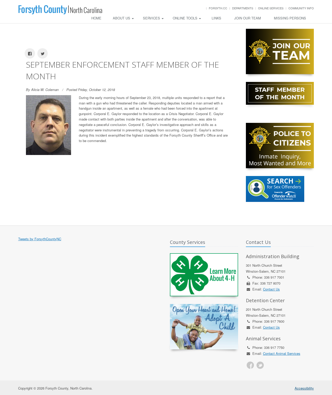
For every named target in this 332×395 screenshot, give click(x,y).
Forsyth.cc (218, 8)
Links (216, 18)
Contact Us (271, 289)
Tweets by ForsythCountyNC (39, 238)
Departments (242, 8)
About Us (122, 18)
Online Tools (185, 18)
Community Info (301, 8)
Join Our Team (247, 18)
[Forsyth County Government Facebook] (250, 365)
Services (152, 18)
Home (96, 18)
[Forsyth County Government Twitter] (260, 365)
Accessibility (304, 388)
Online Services (270, 8)
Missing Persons (290, 18)
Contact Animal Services (281, 353)
